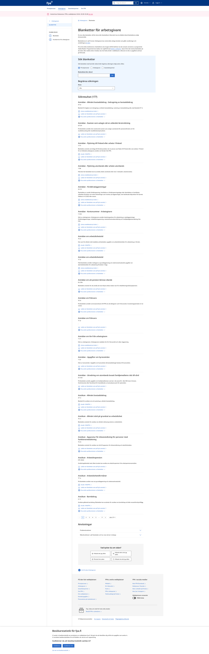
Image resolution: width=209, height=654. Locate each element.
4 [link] (92, 517)
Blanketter (52, 25)
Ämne (79, 85)
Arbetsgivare (55, 21)
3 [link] (89, 517)
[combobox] (94, 75)
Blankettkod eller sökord (85, 72)
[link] (51, 8)
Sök (136, 3)
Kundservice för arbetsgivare (61, 39)
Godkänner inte (68, 645)
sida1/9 (111, 517)
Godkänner (57, 645)
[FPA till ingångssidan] (50, 3)
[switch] (134, 598)
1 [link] (82, 517)
